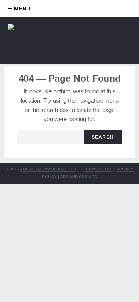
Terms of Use (98, 169)
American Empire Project (48, 169)
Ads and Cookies (78, 177)
